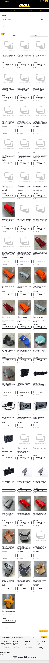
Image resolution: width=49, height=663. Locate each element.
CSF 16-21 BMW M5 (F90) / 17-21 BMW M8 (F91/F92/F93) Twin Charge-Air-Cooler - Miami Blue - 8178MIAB (8, 254)
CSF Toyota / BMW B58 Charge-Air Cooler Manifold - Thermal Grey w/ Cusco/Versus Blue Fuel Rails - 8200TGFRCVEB (24, 221)
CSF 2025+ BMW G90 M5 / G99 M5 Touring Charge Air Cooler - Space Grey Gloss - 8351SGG (24, 580)
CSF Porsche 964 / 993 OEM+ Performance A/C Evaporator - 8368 (8, 482)
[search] (41, 1)
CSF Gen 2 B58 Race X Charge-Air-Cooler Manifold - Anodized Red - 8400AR (39, 514)
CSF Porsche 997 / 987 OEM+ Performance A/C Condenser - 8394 (23, 384)
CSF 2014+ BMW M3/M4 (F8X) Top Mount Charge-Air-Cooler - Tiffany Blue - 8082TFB (39, 351)
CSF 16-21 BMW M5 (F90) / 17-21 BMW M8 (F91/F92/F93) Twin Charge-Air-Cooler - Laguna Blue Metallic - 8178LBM (24, 254)
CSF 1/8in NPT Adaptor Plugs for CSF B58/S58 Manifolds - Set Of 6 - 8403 (24, 57)
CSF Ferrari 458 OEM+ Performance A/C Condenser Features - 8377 (8, 89)
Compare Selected (43, 631)
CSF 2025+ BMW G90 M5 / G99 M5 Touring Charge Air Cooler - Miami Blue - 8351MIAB (8, 122)
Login (14, 646)
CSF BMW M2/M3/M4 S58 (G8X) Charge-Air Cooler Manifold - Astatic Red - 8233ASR (8, 220)
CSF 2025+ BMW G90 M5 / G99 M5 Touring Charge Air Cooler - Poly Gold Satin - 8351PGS (40, 580)
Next (46, 628)
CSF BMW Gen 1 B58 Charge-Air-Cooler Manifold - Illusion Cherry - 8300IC (40, 253)
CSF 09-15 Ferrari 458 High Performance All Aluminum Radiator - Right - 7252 (23, 89)
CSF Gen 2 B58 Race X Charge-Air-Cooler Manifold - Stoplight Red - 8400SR (23, 514)
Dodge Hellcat (41, 648)
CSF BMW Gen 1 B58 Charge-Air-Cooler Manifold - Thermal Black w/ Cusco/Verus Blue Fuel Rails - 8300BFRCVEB (40, 155)
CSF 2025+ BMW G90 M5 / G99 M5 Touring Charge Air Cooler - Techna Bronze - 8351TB (40, 547)
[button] (24, 19)
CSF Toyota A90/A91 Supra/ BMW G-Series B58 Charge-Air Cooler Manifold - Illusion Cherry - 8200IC (9, 319)
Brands (26, 644)
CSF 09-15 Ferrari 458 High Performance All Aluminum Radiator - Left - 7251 (39, 89)
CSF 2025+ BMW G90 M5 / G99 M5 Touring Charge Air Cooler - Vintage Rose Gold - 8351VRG (8, 547)
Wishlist (14, 644)
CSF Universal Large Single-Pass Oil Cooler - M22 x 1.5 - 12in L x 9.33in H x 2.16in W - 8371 (8, 450)
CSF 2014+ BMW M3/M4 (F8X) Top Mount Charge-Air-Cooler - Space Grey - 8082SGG (8, 384)
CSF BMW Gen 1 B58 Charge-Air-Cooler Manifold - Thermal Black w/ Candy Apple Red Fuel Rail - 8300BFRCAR (8, 188)
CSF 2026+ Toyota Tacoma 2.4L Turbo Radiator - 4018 (39, 56)
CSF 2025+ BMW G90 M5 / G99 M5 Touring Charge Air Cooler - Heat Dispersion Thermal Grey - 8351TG (24, 548)
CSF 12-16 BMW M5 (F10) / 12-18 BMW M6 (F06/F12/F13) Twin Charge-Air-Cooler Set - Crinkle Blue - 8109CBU (24, 352)
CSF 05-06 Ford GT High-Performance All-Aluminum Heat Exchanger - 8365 (24, 417)
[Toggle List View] (4, 34)
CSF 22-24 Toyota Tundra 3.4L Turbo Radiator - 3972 (39, 449)
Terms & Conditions (16, 647)
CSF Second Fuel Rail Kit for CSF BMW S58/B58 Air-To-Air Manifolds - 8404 (8, 57)
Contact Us (27, 649)
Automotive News (28, 646)
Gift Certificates (16, 643)
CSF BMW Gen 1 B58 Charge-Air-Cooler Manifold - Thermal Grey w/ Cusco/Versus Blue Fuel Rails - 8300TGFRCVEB (24, 155)
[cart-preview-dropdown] (46, 1)
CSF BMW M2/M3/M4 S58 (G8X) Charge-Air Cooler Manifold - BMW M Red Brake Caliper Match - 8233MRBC (24, 188)
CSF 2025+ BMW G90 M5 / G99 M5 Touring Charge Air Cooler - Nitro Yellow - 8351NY (8, 613)
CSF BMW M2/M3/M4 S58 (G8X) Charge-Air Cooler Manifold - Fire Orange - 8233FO (40, 286)
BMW (39, 643)
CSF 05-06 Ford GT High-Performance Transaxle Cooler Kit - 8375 (8, 417)
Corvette (40, 647)
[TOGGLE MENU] (2, 1)
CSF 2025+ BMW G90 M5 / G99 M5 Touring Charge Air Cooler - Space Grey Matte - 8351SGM (8, 580)
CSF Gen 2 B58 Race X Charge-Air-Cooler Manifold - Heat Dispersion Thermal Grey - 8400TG (8, 515)
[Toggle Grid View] (2, 34)
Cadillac (39, 644)
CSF (2, 54)
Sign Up (17, 646)
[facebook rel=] (0, 654)
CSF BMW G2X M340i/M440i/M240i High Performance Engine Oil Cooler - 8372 (40, 385)
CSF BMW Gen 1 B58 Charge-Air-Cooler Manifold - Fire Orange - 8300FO (8, 286)
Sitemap (12, 661)
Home (26, 643)
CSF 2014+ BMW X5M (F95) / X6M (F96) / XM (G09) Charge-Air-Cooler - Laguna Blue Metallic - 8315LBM (9, 155)
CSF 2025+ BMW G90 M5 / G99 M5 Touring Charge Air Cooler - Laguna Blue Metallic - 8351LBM (24, 122)
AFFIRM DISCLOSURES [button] (6, 647)
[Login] (43, 1)
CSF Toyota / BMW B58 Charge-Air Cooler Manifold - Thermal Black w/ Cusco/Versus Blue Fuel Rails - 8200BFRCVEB (40, 221)
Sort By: (14, 35)
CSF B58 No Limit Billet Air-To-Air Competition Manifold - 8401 (40, 482)
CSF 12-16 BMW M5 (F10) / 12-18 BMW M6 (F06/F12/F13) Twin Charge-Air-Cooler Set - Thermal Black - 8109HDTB (8, 352)
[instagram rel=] (2, 654)
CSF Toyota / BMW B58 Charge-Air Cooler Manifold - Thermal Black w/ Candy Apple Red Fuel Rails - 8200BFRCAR (24, 450)
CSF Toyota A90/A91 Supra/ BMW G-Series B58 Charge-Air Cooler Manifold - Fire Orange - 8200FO (23, 319)
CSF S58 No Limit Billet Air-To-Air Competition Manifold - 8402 (24, 482)
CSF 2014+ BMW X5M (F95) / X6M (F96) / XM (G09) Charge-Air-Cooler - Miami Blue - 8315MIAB (40, 122)
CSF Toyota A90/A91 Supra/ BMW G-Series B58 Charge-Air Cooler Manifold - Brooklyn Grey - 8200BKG (40, 319)
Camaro (39, 646)
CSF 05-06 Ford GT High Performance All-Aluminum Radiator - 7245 (38, 417)
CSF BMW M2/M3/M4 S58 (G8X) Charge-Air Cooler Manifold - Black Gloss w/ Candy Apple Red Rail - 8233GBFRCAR (40, 188)
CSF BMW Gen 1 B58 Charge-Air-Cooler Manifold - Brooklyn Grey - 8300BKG (24, 286)
